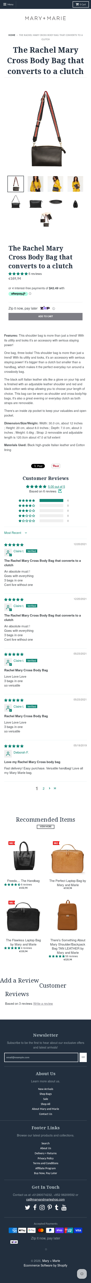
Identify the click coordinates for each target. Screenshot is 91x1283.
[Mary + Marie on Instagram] (42, 1208)
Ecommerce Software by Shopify (45, 1265)
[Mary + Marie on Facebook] (35, 1208)
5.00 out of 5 (56, 486)
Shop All (45, 1104)
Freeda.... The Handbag (23, 881)
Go (83, 1057)
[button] (18, 273)
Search (45, 1143)
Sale (45, 1099)
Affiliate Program (45, 1168)
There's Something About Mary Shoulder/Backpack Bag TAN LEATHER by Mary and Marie (67, 946)
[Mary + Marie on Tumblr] (56, 1208)
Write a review (43, 1003)
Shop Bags (46, 1094)
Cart (83, 4)
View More (45, 827)
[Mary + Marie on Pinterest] (50, 1208)
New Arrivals (45, 1089)
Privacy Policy (46, 1158)
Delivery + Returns (46, 1153)
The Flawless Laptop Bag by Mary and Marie (23, 942)
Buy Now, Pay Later (45, 1173)
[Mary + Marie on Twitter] (27, 1208)
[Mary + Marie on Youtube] (63, 1208)
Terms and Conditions (45, 1163)
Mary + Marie (51, 1260)
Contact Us (45, 1114)
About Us (45, 1148)
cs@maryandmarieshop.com (45, 1199)
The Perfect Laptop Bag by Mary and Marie (67, 883)
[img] (13, 544)
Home (11, 35)
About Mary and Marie (45, 1109)
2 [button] (43, 788)
